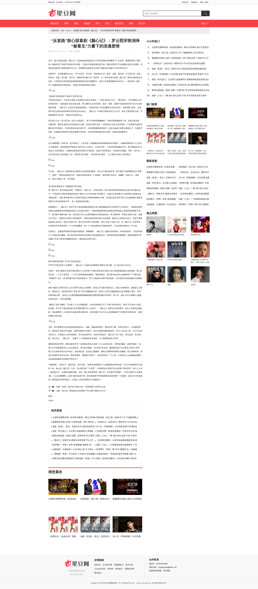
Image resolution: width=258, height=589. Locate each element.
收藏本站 (194, 2)
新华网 (110, 569)
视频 (131, 23)
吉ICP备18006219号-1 (159, 583)
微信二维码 (204, 2)
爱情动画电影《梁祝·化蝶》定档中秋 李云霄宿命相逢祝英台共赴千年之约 (180, 91)
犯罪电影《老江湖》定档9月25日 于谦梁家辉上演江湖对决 (178, 53)
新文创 (142, 23)
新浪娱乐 (119, 569)
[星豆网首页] (61, 13)
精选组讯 (119, 23)
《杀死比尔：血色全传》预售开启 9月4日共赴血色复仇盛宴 (178, 63)
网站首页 (51, 2)
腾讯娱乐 (98, 573)
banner (68, 31)
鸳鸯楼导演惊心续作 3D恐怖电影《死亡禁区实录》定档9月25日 (180, 58)
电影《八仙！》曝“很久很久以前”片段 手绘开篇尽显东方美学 (179, 96)
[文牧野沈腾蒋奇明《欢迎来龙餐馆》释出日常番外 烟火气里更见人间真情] (63, 495)
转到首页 (185, 2)
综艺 (107, 23)
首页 (62, 31)
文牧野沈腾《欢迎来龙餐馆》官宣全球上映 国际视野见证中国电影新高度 (180, 86)
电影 (76, 23)
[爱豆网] (76, 567)
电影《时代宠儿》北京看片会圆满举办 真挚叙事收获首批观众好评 (180, 80)
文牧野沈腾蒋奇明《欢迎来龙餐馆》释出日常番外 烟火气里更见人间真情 (180, 48)
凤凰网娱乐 (118, 565)
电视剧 (87, 23)
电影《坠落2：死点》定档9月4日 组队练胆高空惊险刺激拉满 (179, 69)
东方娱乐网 (107, 565)
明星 (66, 23)
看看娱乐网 (129, 569)
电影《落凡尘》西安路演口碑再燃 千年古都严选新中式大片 (81, 391)
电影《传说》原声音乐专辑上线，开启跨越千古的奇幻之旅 (80, 387)
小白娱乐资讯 (99, 569)
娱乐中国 (129, 565)
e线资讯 (97, 565)
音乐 (98, 23)
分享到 (50, 401)
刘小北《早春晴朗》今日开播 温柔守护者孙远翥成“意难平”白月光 (180, 75)
